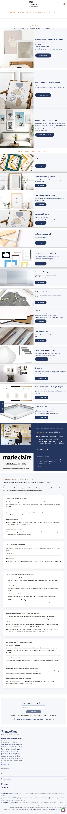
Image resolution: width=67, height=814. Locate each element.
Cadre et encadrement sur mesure (11, 738)
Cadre (34, 809)
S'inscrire (33, 711)
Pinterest (5, 787)
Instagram (7, 787)
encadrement (15, 797)
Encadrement (44, 809)
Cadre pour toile (37, 811)
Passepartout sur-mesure (48, 811)
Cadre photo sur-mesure (55, 809)
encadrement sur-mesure (10, 802)
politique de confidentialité (46, 719)
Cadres (39, 809)
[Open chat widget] (63, 810)
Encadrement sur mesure (26, 809)
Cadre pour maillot (61, 811)
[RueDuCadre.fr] (33, 4)
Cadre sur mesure (14, 809)
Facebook (2, 787)
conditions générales (29, 719)
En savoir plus (6, 764)
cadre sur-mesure (7, 793)
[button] (33, 12)
